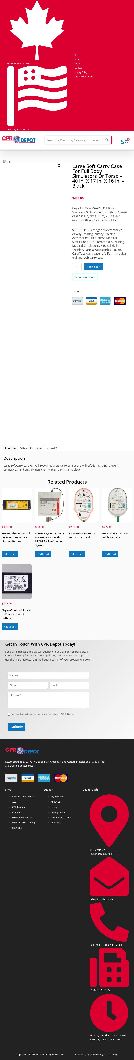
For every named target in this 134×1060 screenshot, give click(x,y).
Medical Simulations (85, 246)
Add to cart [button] (10, 554)
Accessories (114, 230)
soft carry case (94, 257)
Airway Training (82, 234)
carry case (93, 253)
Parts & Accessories (97, 250)
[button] (59, 166)
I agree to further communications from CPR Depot (43, 714)
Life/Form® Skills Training (106, 242)
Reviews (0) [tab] (51, 447)
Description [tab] (10, 447)
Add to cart (93, 266)
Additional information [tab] (31, 447)
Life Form (107, 253)
